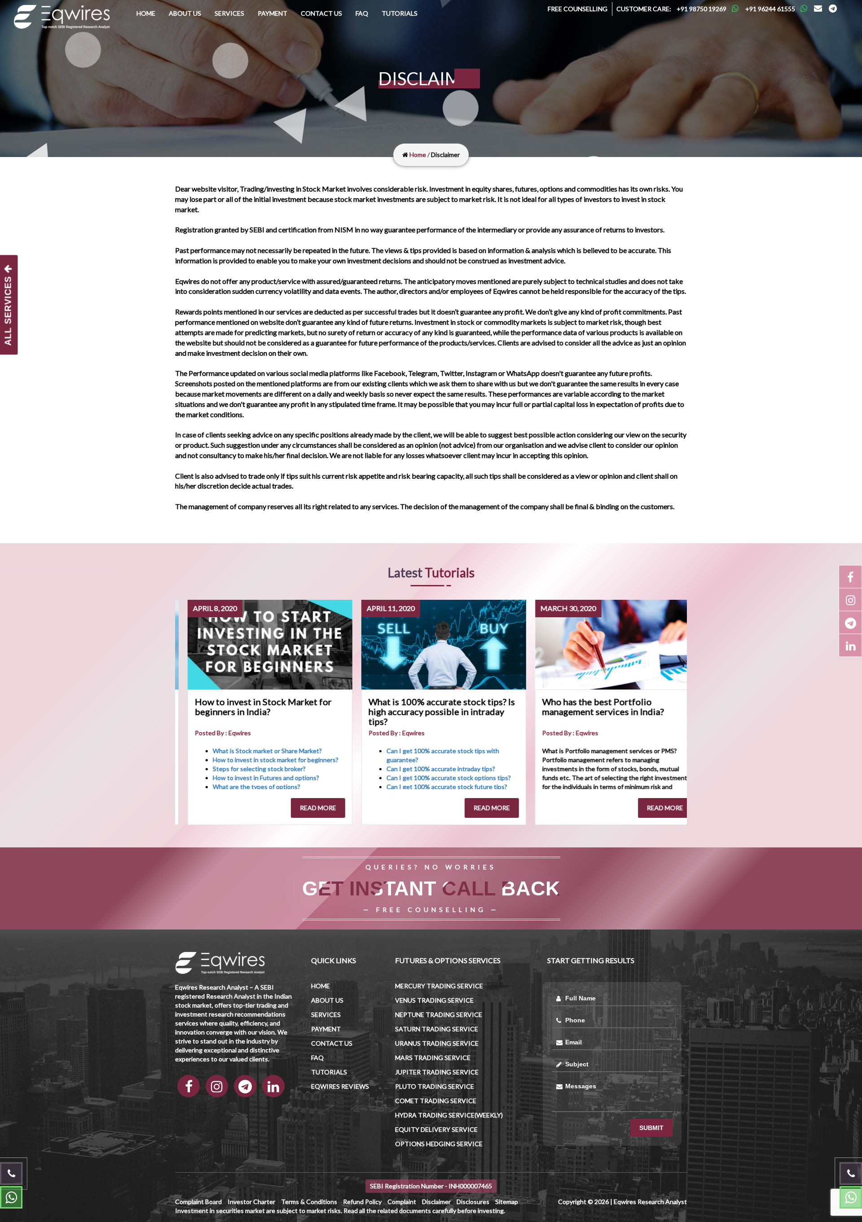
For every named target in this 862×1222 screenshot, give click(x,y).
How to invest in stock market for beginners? (239, 760)
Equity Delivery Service (436, 1129)
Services (229, 13)
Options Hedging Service (439, 1144)
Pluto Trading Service (434, 1086)
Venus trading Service (434, 1000)
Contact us (321, 13)
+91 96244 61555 (770, 9)
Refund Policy (362, 1201)
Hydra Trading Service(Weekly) (449, 1115)
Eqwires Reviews (340, 1086)
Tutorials (400, 13)
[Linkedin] (850, 645)
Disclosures (473, 1201)
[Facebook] (850, 577)
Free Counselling (577, 9)
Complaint (401, 1201)
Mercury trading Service (439, 986)
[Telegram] (833, 8)
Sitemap (506, 1201)
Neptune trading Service (438, 1014)
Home (145, 13)
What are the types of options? (220, 786)
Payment (272, 13)
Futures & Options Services (448, 960)
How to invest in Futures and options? (229, 777)
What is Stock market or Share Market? (230, 751)
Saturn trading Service (436, 1029)
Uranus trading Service (437, 1043)
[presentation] (188, 712)
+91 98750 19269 (701, 9)
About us (185, 13)
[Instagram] (850, 600)
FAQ (362, 13)
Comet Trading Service (435, 1100)
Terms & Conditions (309, 1201)
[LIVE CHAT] (851, 1197)
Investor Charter (251, 1201)
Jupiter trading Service (437, 1072)
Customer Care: (643, 9)
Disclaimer (436, 1201)
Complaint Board (198, 1201)
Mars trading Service (433, 1057)
